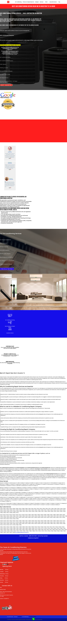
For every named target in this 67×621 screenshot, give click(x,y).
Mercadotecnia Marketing (37, 619)
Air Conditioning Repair (5, 57)
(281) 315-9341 (33, 536)
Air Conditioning (25, 616)
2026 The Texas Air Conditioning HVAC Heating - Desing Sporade (20, 619)
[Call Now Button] (33, 619)
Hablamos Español (33, 538)
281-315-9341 (7, 21)
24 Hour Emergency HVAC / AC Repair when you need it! (8, 82)
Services (15, 616)
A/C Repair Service (4, 77)
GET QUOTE (6, 85)
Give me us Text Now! (7, 269)
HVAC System (3, 64)
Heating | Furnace (4, 67)
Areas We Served (10, 616)
